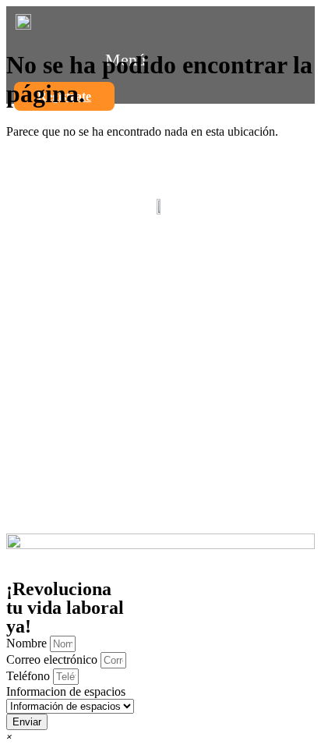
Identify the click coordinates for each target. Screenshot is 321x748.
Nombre (28, 643)
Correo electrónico (53, 659)
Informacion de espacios (65, 691)
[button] (9, 736)
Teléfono (29, 675)
